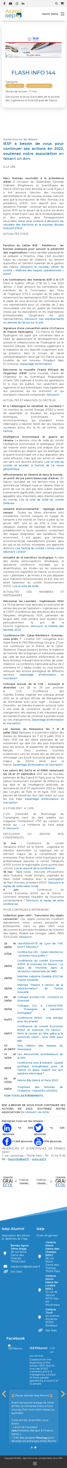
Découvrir (53, 394)
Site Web (16, 1271)
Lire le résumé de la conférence (34, 868)
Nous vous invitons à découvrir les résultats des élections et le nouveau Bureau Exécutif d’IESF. (33, 224)
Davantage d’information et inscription (38, 764)
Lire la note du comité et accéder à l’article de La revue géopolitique (33, 465)
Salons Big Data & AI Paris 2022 (38, 1080)
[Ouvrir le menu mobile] (62, 14)
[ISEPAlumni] (15, 1347)
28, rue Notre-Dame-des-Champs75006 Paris (52, 1257)
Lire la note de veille (26, 586)
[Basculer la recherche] (56, 3)
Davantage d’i (34, 799)
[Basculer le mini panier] (62, 3)
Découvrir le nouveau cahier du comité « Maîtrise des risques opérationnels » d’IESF (33, 270)
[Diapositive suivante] (62, 1393)
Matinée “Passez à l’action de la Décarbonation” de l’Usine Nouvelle (40, 988)
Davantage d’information (36, 364)
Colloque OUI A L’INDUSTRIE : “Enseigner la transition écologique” (40, 1009)
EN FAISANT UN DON (35, 1112)
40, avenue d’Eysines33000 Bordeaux (52, 1317)
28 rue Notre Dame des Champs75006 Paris (20, 1253)
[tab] (32, 1447)
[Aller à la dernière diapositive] (4, 1393)
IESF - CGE (15, 85)
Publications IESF (39, 85)
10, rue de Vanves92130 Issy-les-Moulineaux (52, 1290)
